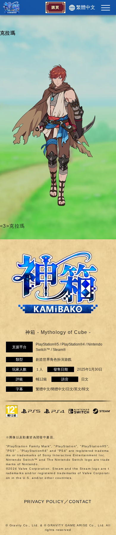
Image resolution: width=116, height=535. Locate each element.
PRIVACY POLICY (44, 501)
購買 (55, 7)
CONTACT (80, 501)
